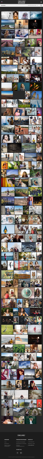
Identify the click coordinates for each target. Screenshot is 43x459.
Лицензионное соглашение (21, 443)
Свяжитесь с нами (31, 443)
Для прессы (6, 443)
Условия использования (20, 441)
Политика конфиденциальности (20, 446)
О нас (5, 441)
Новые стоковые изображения (7, 446)
